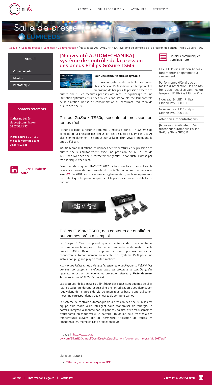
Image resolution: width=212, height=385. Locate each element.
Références (160, 9)
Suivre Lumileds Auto (34, 171)
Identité (18, 78)
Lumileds (49, 47)
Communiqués (67, 47)
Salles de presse (109, 9)
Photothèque (21, 85)
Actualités (138, 9)
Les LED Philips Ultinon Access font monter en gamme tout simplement (180, 72)
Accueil (13, 47)
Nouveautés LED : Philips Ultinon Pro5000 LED (176, 101)
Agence (83, 9)
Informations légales (41, 378)
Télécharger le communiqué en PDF (88, 362)
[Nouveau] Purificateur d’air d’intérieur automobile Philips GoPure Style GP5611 (179, 128)
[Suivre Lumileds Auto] (14, 170)
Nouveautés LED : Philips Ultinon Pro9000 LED (176, 111)
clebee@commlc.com (23, 122)
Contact (16, 378)
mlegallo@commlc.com (24, 141)
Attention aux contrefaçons (178, 119)
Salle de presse (30, 47)
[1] (68, 173)
